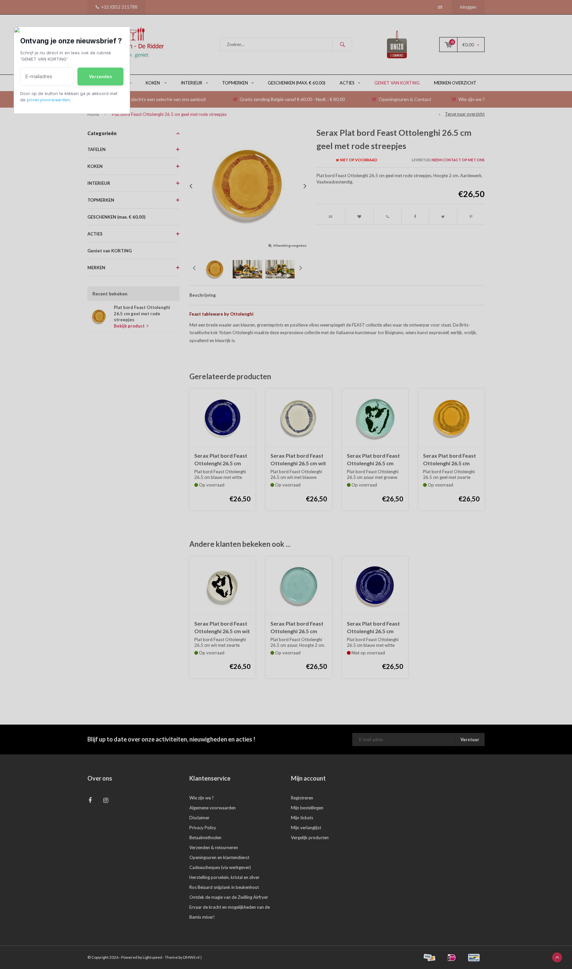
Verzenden (100, 76)
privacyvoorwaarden (48, 99)
